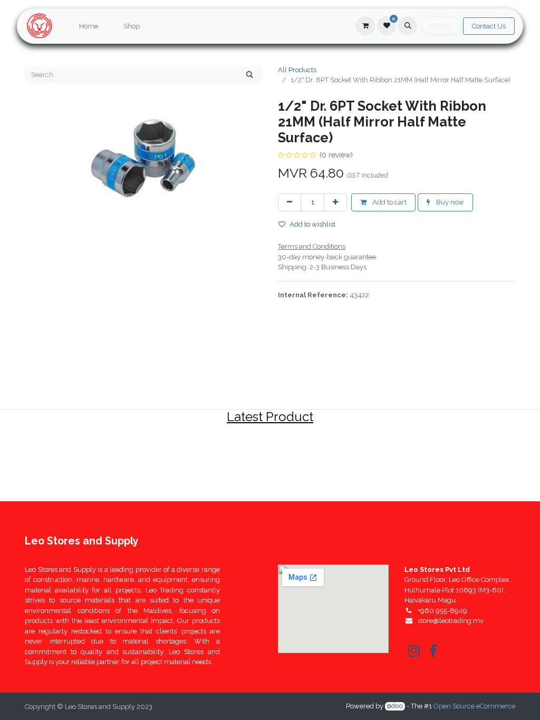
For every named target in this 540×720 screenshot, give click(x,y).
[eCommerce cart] (365, 25)
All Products (297, 70)
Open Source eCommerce (474, 706)
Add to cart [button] (389, 202)
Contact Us (489, 26)
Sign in (441, 26)
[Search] (249, 75)
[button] (407, 25)
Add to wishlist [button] (312, 224)
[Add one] (335, 202)
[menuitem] (88, 26)
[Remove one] (289, 202)
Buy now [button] (449, 202)
